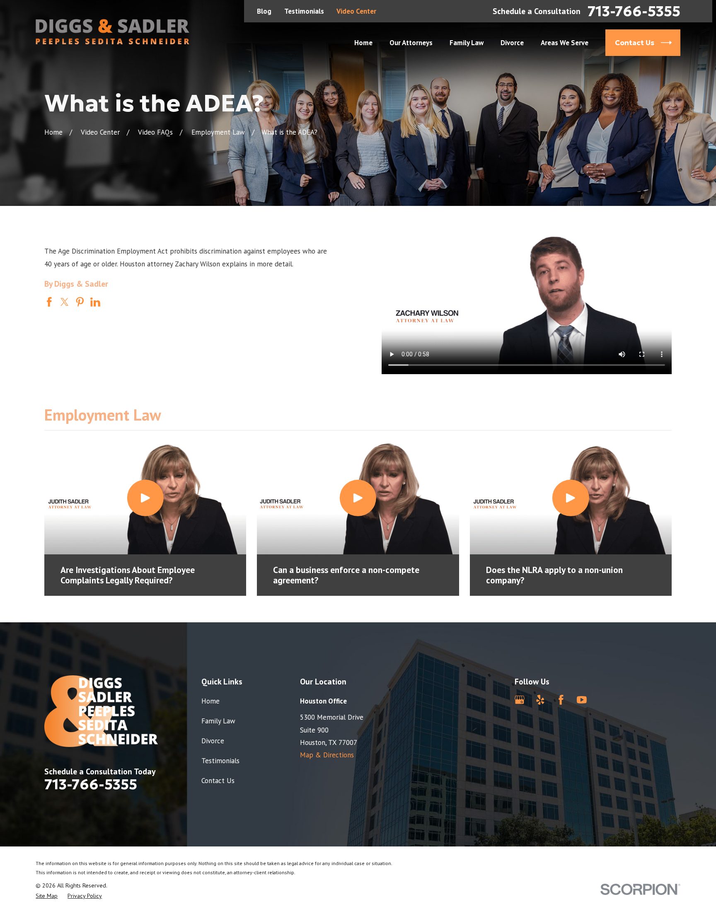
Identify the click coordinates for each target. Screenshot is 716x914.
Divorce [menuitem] (512, 42)
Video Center (356, 11)
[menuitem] (47, 896)
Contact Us (218, 780)
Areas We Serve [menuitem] (564, 42)
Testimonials (304, 11)
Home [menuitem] (363, 42)
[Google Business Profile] (520, 700)
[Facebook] (561, 700)
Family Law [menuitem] (467, 42)
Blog (264, 11)
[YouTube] (582, 700)
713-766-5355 (634, 11)
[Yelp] (540, 700)
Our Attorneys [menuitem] (411, 42)
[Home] (112, 31)
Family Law (218, 720)
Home (210, 701)
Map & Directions (327, 754)
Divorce (212, 740)
